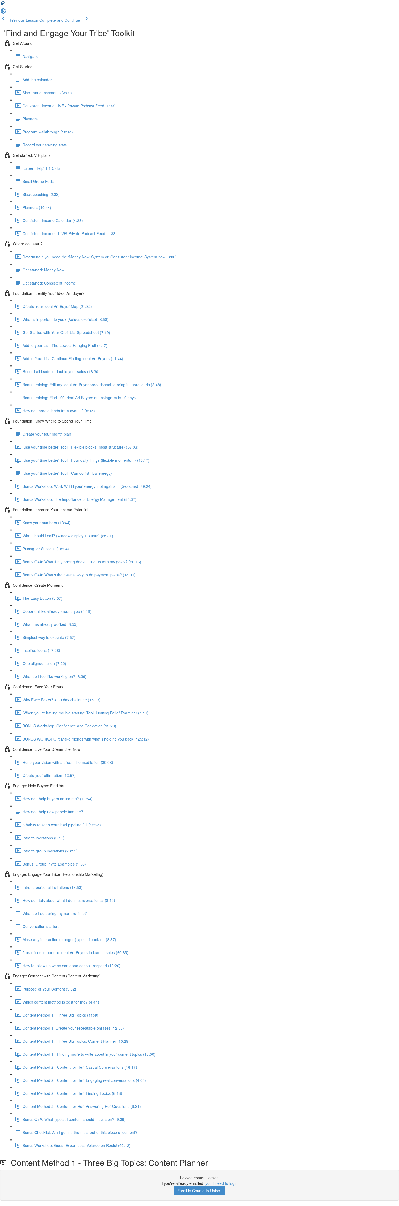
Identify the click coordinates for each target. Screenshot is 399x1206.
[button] (3, 5)
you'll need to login (221, 1183)
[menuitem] (3, 12)
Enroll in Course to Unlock (199, 1190)
